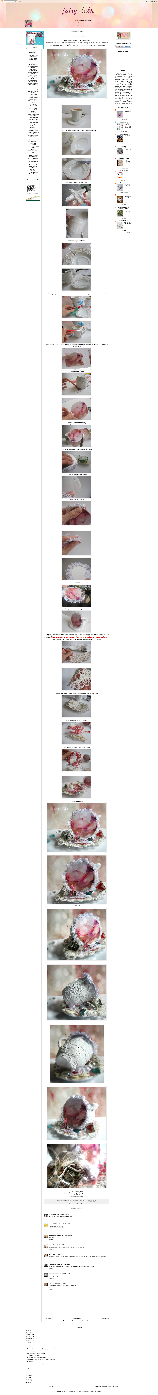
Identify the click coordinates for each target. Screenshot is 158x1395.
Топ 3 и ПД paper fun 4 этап (33, 133)
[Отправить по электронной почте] (89, 1201)
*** (127, 172)
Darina (50, 1244)
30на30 (125, 74)
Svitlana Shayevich (54, 1264)
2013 (27, 1330)
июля (29, 1345)
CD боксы (123, 101)
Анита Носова (52, 1214)
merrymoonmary (86, 1391)
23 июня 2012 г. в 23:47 (58, 1244)
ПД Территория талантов (33, 170)
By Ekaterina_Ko (124, 122)
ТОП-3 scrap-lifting (33, 117)
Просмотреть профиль (83, 25)
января (30, 1377)
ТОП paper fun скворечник (33, 95)
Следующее (48, 1318)
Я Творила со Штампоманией (33, 63)
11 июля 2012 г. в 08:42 (60, 1283)
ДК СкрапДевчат (72, 1203)
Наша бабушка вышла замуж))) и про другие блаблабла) (42, 1349)
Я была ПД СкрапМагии (33, 144)
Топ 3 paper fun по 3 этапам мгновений (33, 129)
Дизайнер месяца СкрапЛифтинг (33, 98)
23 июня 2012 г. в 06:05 (64, 1224)
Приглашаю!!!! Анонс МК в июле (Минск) (37, 1357)
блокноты (117, 100)
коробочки (127, 89)
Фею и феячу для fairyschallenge (33, 56)
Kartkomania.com (124, 195)
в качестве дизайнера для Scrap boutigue (123, 79)
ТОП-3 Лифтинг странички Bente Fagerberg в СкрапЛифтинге (33, 110)
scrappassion (124, 134)
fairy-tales (79, 10)
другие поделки (80, 1203)
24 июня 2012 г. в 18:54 (65, 1264)
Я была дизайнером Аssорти (33, 77)
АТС (129, 97)
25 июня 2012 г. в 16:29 (64, 1273)
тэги (129, 103)
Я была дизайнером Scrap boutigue (33, 84)
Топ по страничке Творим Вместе (33, 173)
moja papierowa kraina (124, 110)
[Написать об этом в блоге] (91, 1201)
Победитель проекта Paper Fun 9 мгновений (33, 137)
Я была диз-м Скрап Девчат (33, 67)
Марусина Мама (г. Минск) (84, 20)
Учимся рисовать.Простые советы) (36, 1353)
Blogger (99, 1391)
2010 (27, 1382)
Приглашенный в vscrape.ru (33, 120)
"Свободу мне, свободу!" (33, 1355)
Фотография (118, 97)
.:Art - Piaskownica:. (124, 170)
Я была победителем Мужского (33, 147)
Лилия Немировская (54, 1235)
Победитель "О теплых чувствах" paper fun (33, 166)
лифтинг (128, 98)
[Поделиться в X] (92, 1201)
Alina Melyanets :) (53, 1273)
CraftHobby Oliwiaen (124, 220)
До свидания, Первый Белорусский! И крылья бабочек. (41, 1359)
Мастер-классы (122, 78)
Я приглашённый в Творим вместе (33, 162)
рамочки (87, 1203)
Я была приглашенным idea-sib (33, 151)
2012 (27, 1332)
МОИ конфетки (119, 98)
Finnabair (124, 146)
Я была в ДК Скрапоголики (33, 70)
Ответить (51, 1219)
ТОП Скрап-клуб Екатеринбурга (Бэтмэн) (33, 105)
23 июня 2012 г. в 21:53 (66, 1235)
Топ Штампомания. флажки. (33, 92)
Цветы (125, 97)
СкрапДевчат (81, 40)
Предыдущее (105, 1318)
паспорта (130, 101)
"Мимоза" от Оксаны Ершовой (128, 211)
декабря (30, 1334)
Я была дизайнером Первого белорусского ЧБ (33, 74)
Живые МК (124, 90)
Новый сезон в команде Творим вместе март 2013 (33, 60)
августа (30, 1342)
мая (29, 1368)
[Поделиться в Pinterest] (96, 1201)
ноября (30, 1336)
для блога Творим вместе (123, 82)
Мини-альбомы (128, 92)
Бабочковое (30, 1366)
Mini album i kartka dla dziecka (127, 186)
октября (30, 1338)
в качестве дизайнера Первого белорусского (123, 88)
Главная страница (76, 1318)
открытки (118, 73)
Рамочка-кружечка (32, 1351)
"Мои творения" (124, 183)
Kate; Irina (51, 1283)
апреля (30, 1371)
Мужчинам (30, 1361)
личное (130, 76)
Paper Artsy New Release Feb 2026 (128, 161)
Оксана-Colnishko (53, 1224)
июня (29, 1347)
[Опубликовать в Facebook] (94, 1201)
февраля (30, 1375)
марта (29, 1373)
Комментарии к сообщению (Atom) (81, 1321)
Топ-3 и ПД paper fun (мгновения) (33, 126)
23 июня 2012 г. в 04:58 (63, 1214)
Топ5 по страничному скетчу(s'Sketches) (33, 140)
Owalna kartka (128, 111)
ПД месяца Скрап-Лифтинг (33, 101)
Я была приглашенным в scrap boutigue (33, 155)
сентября (30, 1340)
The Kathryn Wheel (124, 158)
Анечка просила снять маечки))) (35, 1364)
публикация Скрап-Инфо (121, 103)
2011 (27, 1380)
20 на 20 (117, 90)
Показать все (129, 232)
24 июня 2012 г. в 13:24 (57, 1254)
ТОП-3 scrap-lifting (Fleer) (33, 123)
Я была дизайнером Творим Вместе (33, 81)
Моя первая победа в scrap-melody (33, 115)
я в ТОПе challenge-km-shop (33, 159)
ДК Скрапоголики (122, 94)
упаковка (123, 100)
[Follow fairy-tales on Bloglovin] (123, 47)
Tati (49, 1254)
